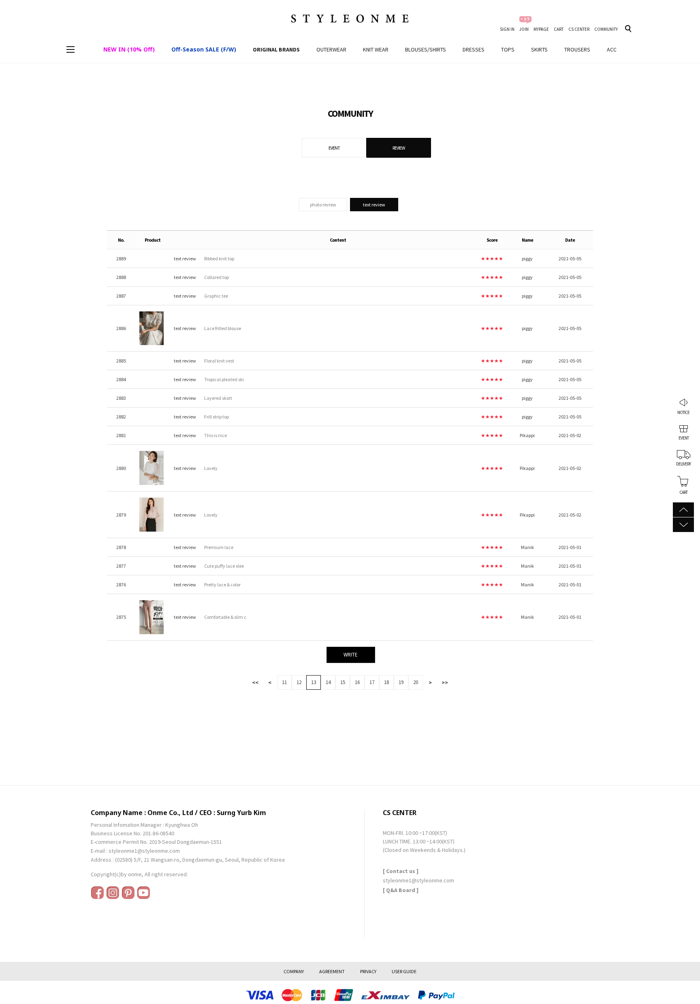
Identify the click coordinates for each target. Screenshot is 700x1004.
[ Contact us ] (400, 871)
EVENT (684, 438)
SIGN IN (507, 29)
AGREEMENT (332, 971)
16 (357, 682)
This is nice (215, 435)
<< (255, 682)
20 (415, 682)
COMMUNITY (606, 29)
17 (371, 682)
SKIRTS (539, 49)
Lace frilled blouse (222, 328)
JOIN (524, 29)
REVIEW (399, 148)
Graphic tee (216, 296)
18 (386, 682)
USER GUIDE (404, 971)
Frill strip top (216, 417)
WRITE (351, 654)
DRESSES (473, 49)
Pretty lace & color (222, 584)
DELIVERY (683, 464)
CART (558, 29)
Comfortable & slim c (225, 617)
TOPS (507, 49)
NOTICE (683, 412)
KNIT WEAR (375, 49)
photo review (323, 205)
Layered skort (218, 398)
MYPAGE (541, 29)
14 (328, 682)
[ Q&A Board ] (400, 890)
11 (284, 682)
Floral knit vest (219, 361)
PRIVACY (368, 971)
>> (445, 682)
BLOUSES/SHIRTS (425, 49)
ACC (612, 49)
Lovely (211, 468)
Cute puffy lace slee (224, 566)
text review (374, 205)
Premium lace (218, 547)
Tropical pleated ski (224, 379)
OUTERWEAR (331, 49)
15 (342, 682)
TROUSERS (577, 49)
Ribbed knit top (219, 258)
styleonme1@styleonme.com (144, 850)
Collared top (216, 277)
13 (313, 682)
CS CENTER (578, 29)
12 (299, 682)
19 (401, 682)
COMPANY (294, 971)
